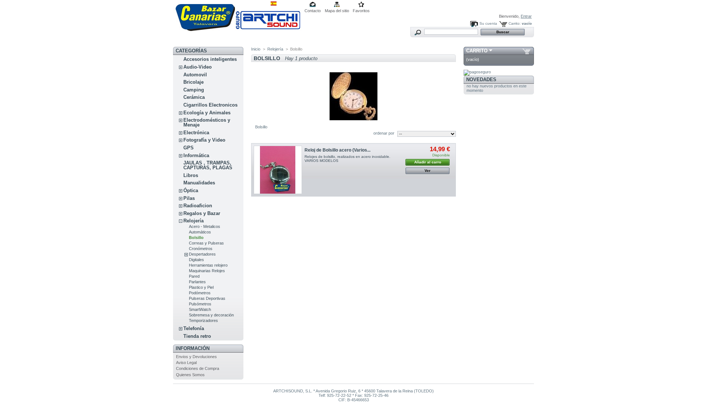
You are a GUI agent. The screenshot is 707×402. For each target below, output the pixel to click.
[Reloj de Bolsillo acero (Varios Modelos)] (278, 170)
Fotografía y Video (204, 140)
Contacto (313, 10)
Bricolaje (193, 82)
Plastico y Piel (201, 287)
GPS (188, 147)
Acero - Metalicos (204, 226)
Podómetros (200, 293)
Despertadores (202, 254)
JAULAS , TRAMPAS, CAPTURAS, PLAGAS (207, 165)
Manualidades (199, 183)
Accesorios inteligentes (210, 59)
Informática (196, 155)
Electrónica (196, 132)
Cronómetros (200, 248)
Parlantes (197, 282)
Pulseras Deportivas (207, 298)
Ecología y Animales (207, 112)
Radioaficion (197, 205)
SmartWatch (200, 309)
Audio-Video (197, 67)
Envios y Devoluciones (196, 356)
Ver (427, 171)
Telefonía (193, 328)
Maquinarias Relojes (207, 270)
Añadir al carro (427, 162)
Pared (194, 276)
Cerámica (194, 97)
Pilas (189, 198)
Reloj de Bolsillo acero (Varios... (337, 150)
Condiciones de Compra (197, 368)
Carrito (477, 50)
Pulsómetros (200, 304)
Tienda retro (197, 336)
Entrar (526, 16)
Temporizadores (203, 320)
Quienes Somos (190, 374)
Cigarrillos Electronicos (210, 105)
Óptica (190, 190)
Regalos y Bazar (201, 213)
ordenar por (383, 133)
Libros (190, 175)
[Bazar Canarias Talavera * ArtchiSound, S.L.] (237, 29)
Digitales (196, 259)
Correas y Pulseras (206, 243)
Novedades (481, 79)
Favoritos (361, 10)
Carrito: (515, 23)
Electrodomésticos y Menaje (206, 122)
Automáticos (200, 232)
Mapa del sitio (337, 10)
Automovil (195, 74)
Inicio (255, 49)
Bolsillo (196, 237)
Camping (193, 90)
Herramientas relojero (208, 265)
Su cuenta (488, 23)
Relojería (193, 220)
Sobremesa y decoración (211, 315)
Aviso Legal (186, 362)
